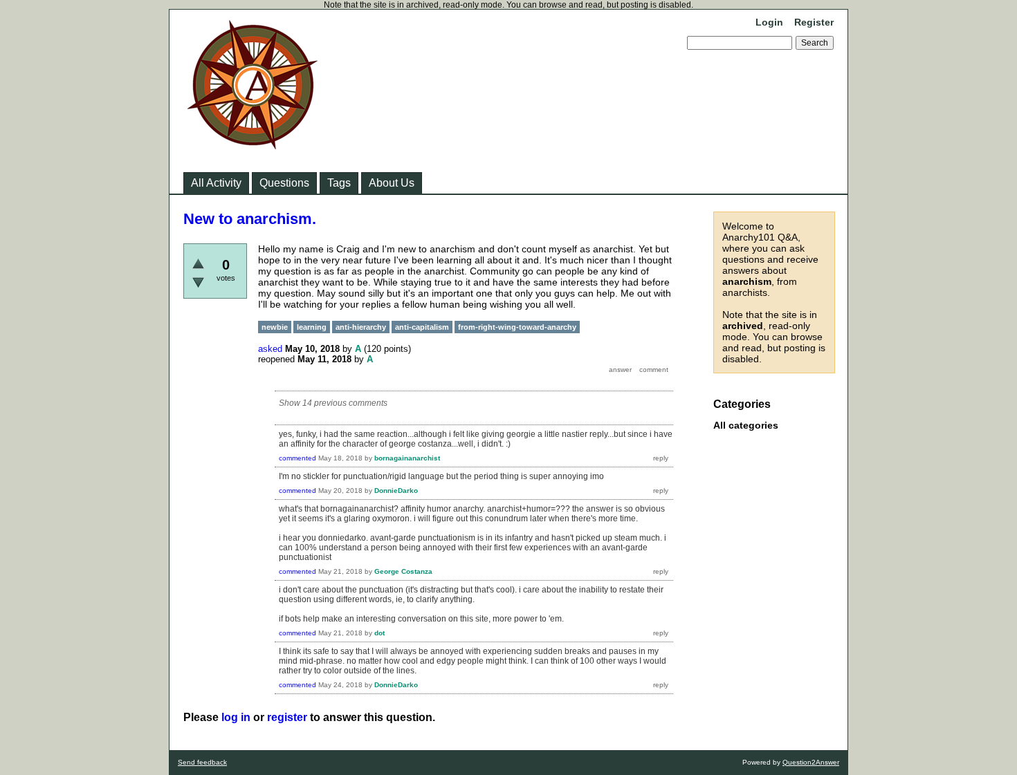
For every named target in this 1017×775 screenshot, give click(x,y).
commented (297, 458)
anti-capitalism (422, 327)
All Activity (216, 183)
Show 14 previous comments (333, 403)
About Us (391, 183)
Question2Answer (810, 762)
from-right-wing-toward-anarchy (517, 327)
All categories (745, 425)
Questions (284, 183)
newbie (275, 327)
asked (270, 349)
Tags (339, 183)
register (287, 717)
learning (312, 327)
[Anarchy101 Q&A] (252, 145)
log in (235, 717)
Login (769, 22)
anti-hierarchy (361, 327)
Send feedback (202, 762)
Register (814, 22)
